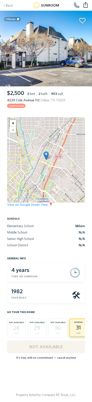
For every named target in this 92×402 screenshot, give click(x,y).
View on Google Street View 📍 (30, 204)
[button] (46, 155)
